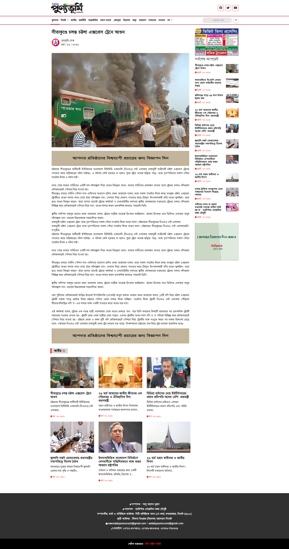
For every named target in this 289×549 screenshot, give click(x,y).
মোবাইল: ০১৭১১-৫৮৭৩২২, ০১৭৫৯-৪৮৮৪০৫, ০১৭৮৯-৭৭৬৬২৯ (145, 528)
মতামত (161, 20)
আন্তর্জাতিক (93, 20)
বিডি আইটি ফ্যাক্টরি (153, 543)
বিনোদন (126, 20)
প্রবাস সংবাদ (105, 20)
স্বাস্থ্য (134, 20)
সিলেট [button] (64, 20)
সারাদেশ (142, 20)
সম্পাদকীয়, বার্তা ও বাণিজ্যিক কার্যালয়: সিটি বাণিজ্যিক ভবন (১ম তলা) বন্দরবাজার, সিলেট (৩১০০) (144, 514)
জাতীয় (73, 20)
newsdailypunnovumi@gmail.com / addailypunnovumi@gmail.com (145, 523)
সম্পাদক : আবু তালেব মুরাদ (145, 504)
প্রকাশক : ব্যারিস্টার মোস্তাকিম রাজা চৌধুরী (145, 509)
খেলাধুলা (117, 20)
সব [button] (169, 20)
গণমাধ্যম (152, 20)
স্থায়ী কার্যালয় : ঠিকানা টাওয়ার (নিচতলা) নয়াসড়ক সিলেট (144, 518)
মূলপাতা (55, 20)
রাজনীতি (82, 20)
